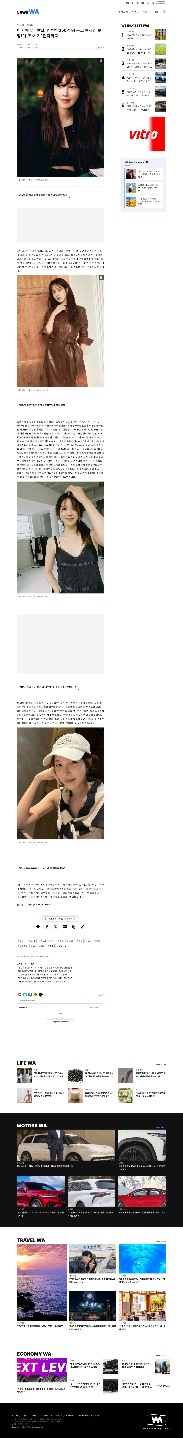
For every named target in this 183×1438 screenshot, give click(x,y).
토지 (53, 941)
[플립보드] (152, 3)
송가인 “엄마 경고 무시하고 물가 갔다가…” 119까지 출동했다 (43, 974)
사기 (89, 941)
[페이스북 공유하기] (46, 926)
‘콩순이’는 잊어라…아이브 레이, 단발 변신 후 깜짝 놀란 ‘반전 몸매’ (45, 967)
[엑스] (137, 3)
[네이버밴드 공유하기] (73, 926)
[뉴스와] (156, 1420)
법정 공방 (23, 946)
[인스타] (142, 3)
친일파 (43, 941)
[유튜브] (127, 3)
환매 (61, 941)
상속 (51, 946)
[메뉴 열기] (164, 11)
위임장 (71, 941)
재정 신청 (62, 946)
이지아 (22, 941)
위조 (80, 941)
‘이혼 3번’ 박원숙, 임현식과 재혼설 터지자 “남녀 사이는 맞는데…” (45, 978)
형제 (34, 946)
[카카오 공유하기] (37, 926)
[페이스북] (132, 3)
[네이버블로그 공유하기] (64, 926)
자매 (43, 946)
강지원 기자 (100, 48)
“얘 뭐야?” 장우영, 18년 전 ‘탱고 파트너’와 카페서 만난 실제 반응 (44, 971)
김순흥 (33, 941)
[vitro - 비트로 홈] (144, 134)
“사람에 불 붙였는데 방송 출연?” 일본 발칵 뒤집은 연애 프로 (43, 981)
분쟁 (98, 941)
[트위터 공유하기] (55, 926)
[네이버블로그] (147, 3)
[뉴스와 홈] (28, 11)
